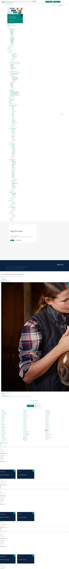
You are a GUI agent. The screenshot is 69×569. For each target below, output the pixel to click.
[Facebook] (59, 264)
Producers (8, 24)
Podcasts (12, 65)
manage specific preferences (10, 2)
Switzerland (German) (15, 183)
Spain (13, 181)
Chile (25, 414)
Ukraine (13, 185)
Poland (13, 175)
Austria (13, 160)
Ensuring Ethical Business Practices (15, 93)
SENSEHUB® (12, 40)
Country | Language (60, 5)
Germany (13, 167)
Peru (12, 137)
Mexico (13, 135)
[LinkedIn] (62, 264)
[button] (68, 284)
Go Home (12, 240)
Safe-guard (2, 457)
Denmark (13, 164)
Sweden (4, 434)
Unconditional (12, 85)
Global (10, 213)
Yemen (13, 122)
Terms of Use (10, 267)
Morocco (13, 115)
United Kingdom (14, 186)
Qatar (13, 119)
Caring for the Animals (15, 77)
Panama (13, 136)
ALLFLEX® (12, 30)
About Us (10, 50)
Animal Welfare (12, 64)
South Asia (10, 200)
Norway (13, 174)
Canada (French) (14, 193)
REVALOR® (12, 38)
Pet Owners (8, 47)
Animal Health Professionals (10, 23)
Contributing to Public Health (14, 91)
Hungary (13, 171)
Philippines (13, 151)
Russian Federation (14, 180)
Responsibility (12, 90)
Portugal (13, 176)
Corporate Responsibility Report (15, 92)
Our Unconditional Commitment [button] (13, 71)
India (12, 201)
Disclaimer (14, 267)
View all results (4, 524)
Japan (13, 146)
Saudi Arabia (13, 120)
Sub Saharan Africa (11, 206)
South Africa (13, 207)
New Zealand (13, 148)
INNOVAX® (12, 32)
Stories (11, 84)
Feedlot (2, 459)
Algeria (13, 106)
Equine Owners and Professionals (11, 25)
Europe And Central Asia (12, 159)
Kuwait (13, 113)
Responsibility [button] (10, 89)
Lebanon (13, 114)
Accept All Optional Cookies (57, 1)
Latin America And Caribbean (12, 128)
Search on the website (18, 240)
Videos (11, 86)
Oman (13, 116)
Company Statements (15, 54)
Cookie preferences (24, 267)
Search (62, 114)
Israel (47, 421)
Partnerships (12, 82)
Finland (13, 165)
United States (14, 194)
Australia (13, 144)
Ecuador (13, 132)
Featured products (13, 29)
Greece (13, 170)
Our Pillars (13, 76)
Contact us (53, 5)
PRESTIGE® (12, 34)
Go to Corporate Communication (6, 396)
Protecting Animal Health (14, 94)
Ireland (25, 421)
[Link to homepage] (9, 263)
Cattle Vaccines (3, 455)
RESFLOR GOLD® (13, 37)
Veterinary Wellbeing (14, 56)
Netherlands (13, 173)
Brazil (13, 130)
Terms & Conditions (18, 267)
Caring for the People (14, 79)
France (13, 166)
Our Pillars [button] (12, 75)
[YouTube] (61, 264)
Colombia (48, 414)
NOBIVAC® (12, 33)
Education (13, 55)
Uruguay (13, 138)
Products (10, 28)
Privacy (7, 267)
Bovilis (2, 456)
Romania (13, 177)
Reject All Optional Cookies (49, 1)
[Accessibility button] (62, 269)
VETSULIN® (12, 42)
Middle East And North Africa (12, 105)
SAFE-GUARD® (13, 39)
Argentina (13, 129)
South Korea (13, 152)
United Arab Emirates (49, 437)
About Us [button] (8, 49)
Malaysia (13, 147)
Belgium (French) (14, 162)
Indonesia (13, 145)
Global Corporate (11, 99)
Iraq (3, 421)
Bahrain (13, 107)
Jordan (13, 112)
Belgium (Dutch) (14, 161)
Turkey (13, 184)
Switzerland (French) (27, 434)
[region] (34, 2)
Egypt (13, 108)
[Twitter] (57, 264)
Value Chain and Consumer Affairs (15, 63)
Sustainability (12, 66)
